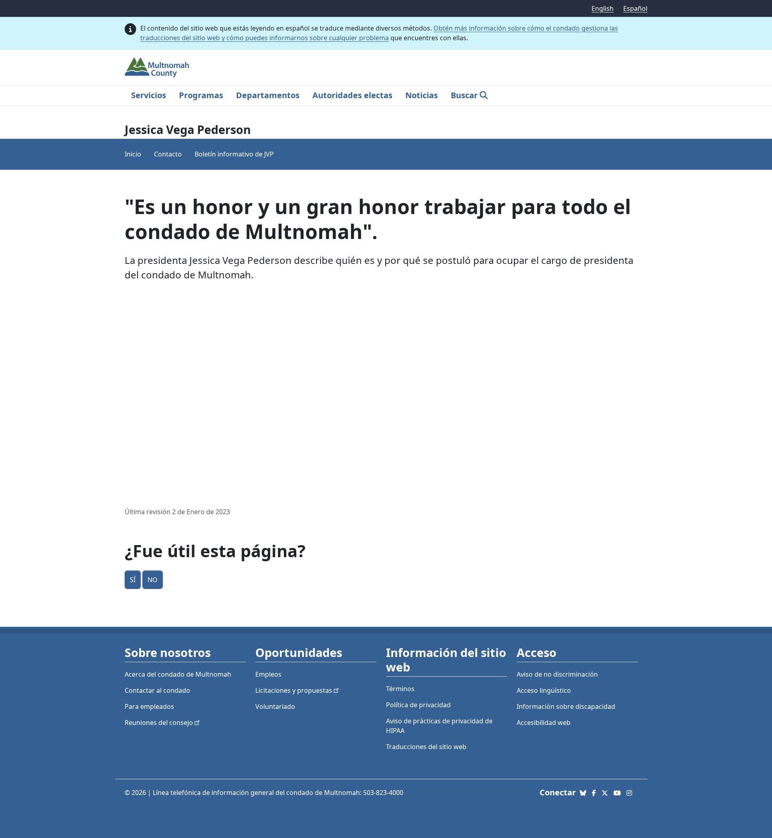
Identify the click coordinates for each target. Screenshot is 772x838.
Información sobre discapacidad (566, 706)
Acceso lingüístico (544, 690)
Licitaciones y (293, 690)
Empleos (268, 674)
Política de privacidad (418, 704)
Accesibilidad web (544, 722)
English (602, 8)
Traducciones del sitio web (426, 746)
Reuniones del (159, 722)
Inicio (133, 154)
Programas (201, 95)
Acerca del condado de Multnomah (178, 674)
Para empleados (149, 706)
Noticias (421, 95)
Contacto (168, 154)
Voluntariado (275, 706)
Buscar (464, 95)
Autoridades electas (352, 95)
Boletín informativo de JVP (234, 154)
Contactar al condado (157, 690)
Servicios (148, 95)
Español (635, 8)
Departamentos (268, 95)
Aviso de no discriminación (557, 674)
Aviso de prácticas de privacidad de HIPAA (439, 726)
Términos (400, 688)
